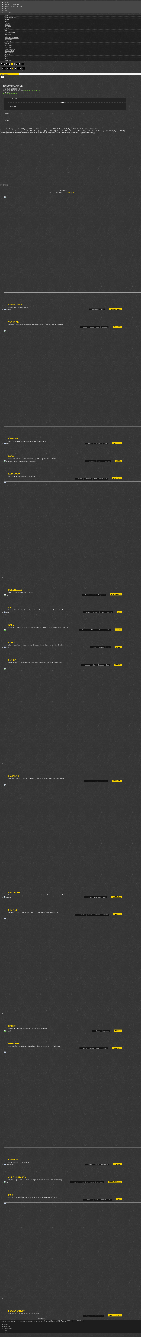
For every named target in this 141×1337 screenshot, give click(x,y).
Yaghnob (117, 327)
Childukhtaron (115, 1182)
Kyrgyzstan (14, 106)
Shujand (117, 914)
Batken (118, 1030)
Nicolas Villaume (50, 1321)
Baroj (118, 461)
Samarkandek (116, 309)
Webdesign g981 (61, 1321)
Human (92, 327)
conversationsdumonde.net (31, 90)
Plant (102, 309)
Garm (119, 629)
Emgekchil (117, 781)
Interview (95, 612)
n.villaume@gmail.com (10, 94)
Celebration (92, 461)
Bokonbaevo (116, 594)
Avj (119, 612)
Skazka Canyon (115, 1315)
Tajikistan (13, 98)
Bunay (118, 647)
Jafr (119, 1199)
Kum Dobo (117, 478)
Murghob (117, 1048)
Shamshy (117, 1164)
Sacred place (103, 478)
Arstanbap (117, 897)
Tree (108, 647)
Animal (85, 327)
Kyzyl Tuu (117, 443)
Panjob (118, 665)
